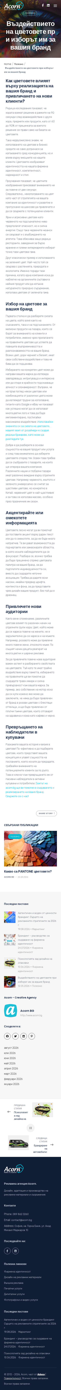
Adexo (41, 1374)
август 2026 (11, 1047)
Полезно (30, 13)
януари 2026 (11, 1084)
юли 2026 (10, 1053)
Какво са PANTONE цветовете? (28, 871)
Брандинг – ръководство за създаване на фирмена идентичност (34, 939)
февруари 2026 (13, 1079)
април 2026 (11, 1068)
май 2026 (9, 1063)
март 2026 (10, 1073)
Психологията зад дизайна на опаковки (27, 1353)
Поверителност (12, 1378)
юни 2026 (10, 1058)
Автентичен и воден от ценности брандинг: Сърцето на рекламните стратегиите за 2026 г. (30, 1323)
